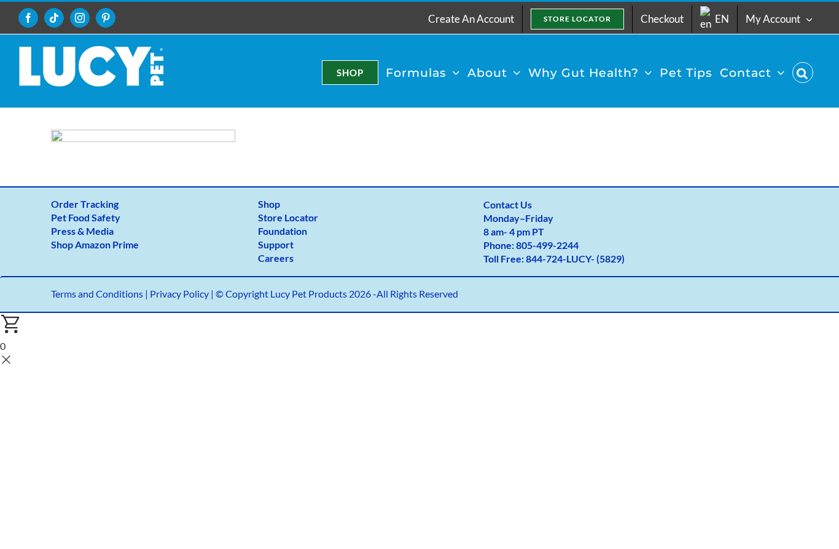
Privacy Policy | (183, 293)
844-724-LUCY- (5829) (575, 258)
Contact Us (507, 204)
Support (276, 244)
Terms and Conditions (97, 293)
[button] (802, 73)
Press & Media (82, 231)
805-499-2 (539, 245)
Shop (269, 204)
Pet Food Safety (85, 217)
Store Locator (288, 217)
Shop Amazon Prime (95, 244)
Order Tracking (85, 204)
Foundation (282, 231)
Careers (276, 258)
